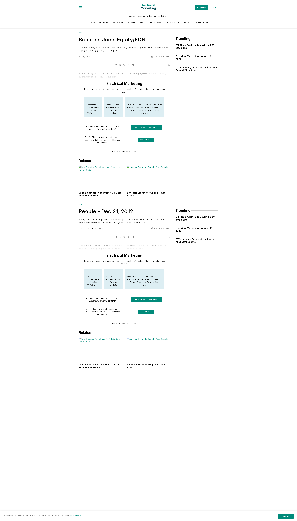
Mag (80, 32)
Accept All (285, 516)
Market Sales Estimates (151, 23)
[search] (85, 7)
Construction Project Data (179, 23)
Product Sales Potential (124, 23)
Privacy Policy (75, 515)
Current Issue (202, 23)
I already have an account (124, 151)
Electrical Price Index (98, 23)
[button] (80, 7)
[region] (148, 516)
